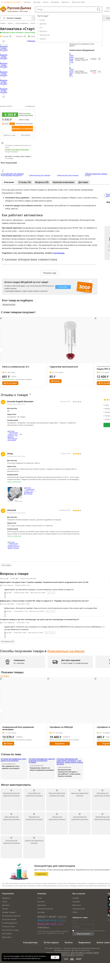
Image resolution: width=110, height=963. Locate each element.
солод (42, 20)
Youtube (76, 898)
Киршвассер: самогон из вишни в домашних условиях (42, 769)
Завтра (57, 381)
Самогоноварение (22, 23)
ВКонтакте (77, 905)
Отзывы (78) (25, 182)
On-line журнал (51, 942)
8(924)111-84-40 (46, 916)
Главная (3, 23)
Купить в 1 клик (9, 135)
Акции (4, 901)
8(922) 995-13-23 (46, 920)
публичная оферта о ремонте (72, 955)
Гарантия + (65, 2)
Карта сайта (6, 937)
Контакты (41, 901)
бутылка (43, 31)
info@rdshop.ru (43, 927)
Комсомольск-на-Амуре (12, 2)
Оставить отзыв (8, 926)
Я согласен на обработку (89, 930)
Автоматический (9, 305)
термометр (44, 35)
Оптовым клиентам (45, 909)
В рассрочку (25, 135)
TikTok (75, 912)
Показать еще (49, 273)
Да (49, 593)
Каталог (10, 23)
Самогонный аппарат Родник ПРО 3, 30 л (82, 60)
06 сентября (11, 383)
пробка (43, 38)
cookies (17, 956)
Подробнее (60, 743)
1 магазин (27, 2)
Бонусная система (9, 919)
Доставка (37, 2)
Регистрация (7, 933)
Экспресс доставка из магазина (17, 150)
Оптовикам (55, 2)
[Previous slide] (3, 41)
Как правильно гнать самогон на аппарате (10, 767)
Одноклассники (79, 909)
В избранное (30, 106)
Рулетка (69, 942)
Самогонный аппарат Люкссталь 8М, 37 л (81, 72)
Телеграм (76, 901)
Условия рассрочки (9, 923)
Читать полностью (14, 482)
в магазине (27, 113)
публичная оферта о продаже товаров (84, 952)
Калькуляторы (30, 942)
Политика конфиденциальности (58, 952)
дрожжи (43, 23)
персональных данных (97, 930)
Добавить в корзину (22, 128)
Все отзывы (6, 565)
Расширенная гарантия (11, 916)
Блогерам (41, 912)
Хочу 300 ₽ (63, 287)
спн (41, 27)
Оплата (45, 2)
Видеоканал (85, 942)
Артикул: (6, 106)
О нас (39, 898)
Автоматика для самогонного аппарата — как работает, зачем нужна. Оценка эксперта (69, 772)
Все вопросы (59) (7, 641)
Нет (53, 593)
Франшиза (41, 905)
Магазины (6, 898)
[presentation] (2, 170)
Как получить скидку (10, 930)
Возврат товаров (8, 912)
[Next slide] (3, 96)
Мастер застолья (78, 2)
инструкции (59, 253)
